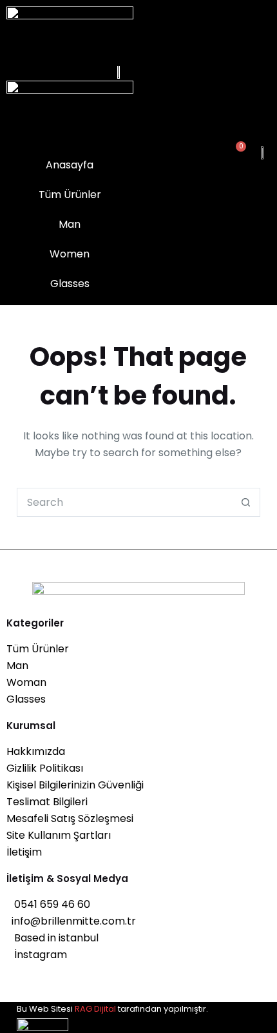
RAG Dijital (95, 1009)
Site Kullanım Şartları (58, 835)
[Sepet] (236, 152)
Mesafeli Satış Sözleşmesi (69, 818)
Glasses (26, 699)
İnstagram (36, 954)
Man (17, 665)
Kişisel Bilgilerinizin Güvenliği (75, 784)
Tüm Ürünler (37, 648)
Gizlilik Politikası (44, 768)
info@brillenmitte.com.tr (71, 921)
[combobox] (124, 502)
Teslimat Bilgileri (47, 801)
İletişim (24, 852)
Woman (26, 682)
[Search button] (246, 502)
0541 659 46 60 (48, 904)
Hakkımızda (35, 751)
